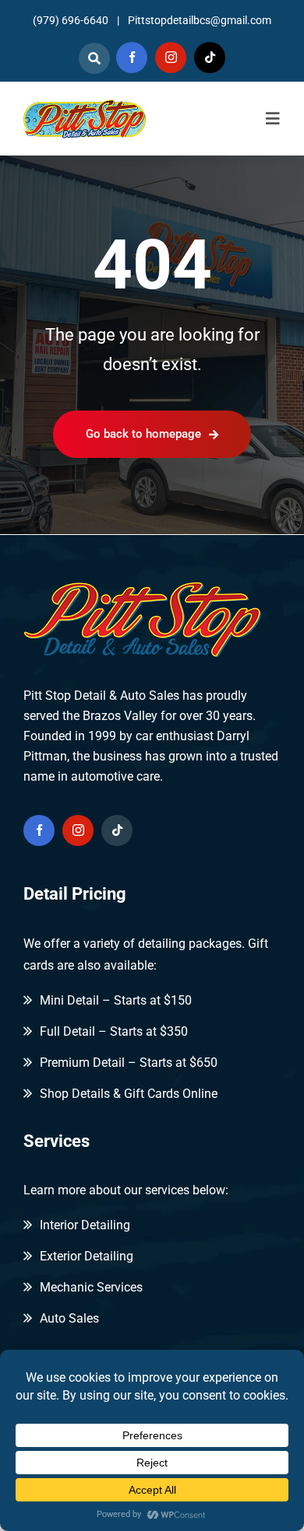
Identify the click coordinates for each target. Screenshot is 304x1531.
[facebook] (131, 57)
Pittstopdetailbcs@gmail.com (199, 20)
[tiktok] (209, 57)
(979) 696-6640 (70, 20)
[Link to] (94, 58)
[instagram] (170, 57)
